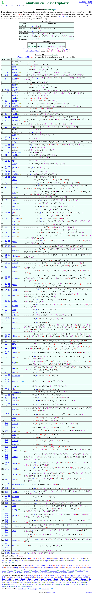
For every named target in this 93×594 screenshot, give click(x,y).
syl (13, 145)
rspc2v (14, 236)
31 (6, 155)
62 (6, 257)
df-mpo (10, 584)
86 (6, 474)
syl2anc (14, 138)
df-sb (64, 575)
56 (6, 236)
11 (8, 93)
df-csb (79, 577)
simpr (14, 322)
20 (9, 117)
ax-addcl (26, 571)
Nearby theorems (87, 3)
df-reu (52, 577)
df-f (42, 582)
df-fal (52, 575)
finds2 (14, 545)
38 (9, 171)
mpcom (14, 553)
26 (9, 137)
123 (6, 518)
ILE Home (14, 5)
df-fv (67, 582)
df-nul (23, 579)
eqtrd (13, 171)
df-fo (53, 582)
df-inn (9, 586)
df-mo (78, 575)
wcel (48, 558)
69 (9, 290)
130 (8, 550)
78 (6, 337)
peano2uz (15, 209)
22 (6, 545)
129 (6, 548)
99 (6, 464)
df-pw (29, 579)
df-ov (14, 193)
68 (9, 286)
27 (6, 139)
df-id (14, 580)
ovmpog (15, 278)
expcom (14, 540)
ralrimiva (15, 306)
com (10, 560)
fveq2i (14, 348)
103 (6, 431)
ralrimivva (15, 218)
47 (6, 212)
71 (9, 301)
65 (6, 277)
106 (6, 442)
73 (6, 335)
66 (9, 277)
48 (6, 206)
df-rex (45, 577)
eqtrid (14, 147)
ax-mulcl (44, 571)
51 (6, 255)
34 (6, 171)
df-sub (81, 584)
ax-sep (23, 569)
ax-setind (59, 569)
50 (9, 212)
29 (9, 145)
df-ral (38, 577)
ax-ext (8, 569)
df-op (49, 579)
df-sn (36, 579)
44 (6, 301)
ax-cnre (26, 572)
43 (6, 187)
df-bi (25, 575)
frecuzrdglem (22, 589)
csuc (3, 560)
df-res (8, 582)
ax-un (52, 569)
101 (6, 425)
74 (6, 318)
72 (6, 306)
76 (6, 320)
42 (6, 183)
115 (6, 492)
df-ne (25, 577)
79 (9, 337)
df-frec (40, 584)
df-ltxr (67, 584)
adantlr (14, 401)
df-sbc (72, 577)
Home (7, 5)
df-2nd (25, 584)
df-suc (43, 580)
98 (6, 415)
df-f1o (60, 582)
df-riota (74, 582)
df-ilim (35, 580)
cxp (17, 560)
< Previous (82, 2)
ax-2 (33, 565)
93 (9, 395)
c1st (54, 560)
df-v (65, 577)
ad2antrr (15, 221)
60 (9, 246)
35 (9, 161)
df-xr (60, 584)
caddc (85, 560)
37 (6, 169)
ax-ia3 (51, 565)
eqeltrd (14, 295)
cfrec (71, 560)
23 (6, 127)
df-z (22, 586)
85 (6, 480)
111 (9, 464)
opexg (14, 135)
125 (6, 527)
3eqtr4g (14, 352)
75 (9, 318)
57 (6, 232)
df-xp (57, 580)
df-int (62, 579)
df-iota (22, 582)
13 (6, 101)
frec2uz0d (61, 16)
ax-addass (63, 571)
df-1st (18, 584)
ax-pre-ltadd (67, 572)
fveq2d (14, 69)
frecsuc (14, 328)
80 (6, 351)
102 (6, 455)
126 (6, 532)
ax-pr (45, 569)
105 (6, 440)
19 (6, 117)
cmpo (46, 560)
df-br (76, 579)
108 (6, 447)
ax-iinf (68, 569)
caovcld (14, 404)
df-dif (86, 577)
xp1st (14, 197)
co (38, 560)
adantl (14, 183)
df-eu (71, 575)
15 (9, 103)
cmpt (82, 558)
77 (9, 335)
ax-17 (64, 567)
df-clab (85, 575)
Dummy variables (23, 57)
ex (12, 535)
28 (6, 145)
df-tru (45, 575)
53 (6, 221)
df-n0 (15, 586)
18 (6, 114)
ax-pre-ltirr (35, 572)
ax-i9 (70, 567)
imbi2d (14, 79)
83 (6, 353)
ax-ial (77, 567)
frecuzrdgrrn (16, 381)
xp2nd (14, 203)
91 (9, 389)
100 (6, 423)
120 (6, 503)
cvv (62, 558)
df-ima (15, 582)
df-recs (32, 584)
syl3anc (14, 285)
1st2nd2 (14, 180)
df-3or (31, 575)
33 (6, 174)
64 (6, 263)
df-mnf (54, 584)
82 (6, 348)
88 (6, 375)
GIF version (89, 5)
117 (6, 525)
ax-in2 (64, 565)
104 (6, 457)
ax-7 (82, 565)
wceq (40, 558)
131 (8, 553)
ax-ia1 (38, 565)
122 (6, 515)
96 (6, 403)
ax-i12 (43, 567)
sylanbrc (15, 256)
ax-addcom (53, 571)
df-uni (56, 579)
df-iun (69, 579)
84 (6, 357)
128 (6, 540)
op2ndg (14, 164)
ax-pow (38, 569)
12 (6, 543)
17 (9, 543)
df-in (10, 579)
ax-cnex (75, 569)
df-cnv (70, 580)
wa (34, 558)
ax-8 (22, 567)
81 (9, 351)
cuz (10, 562)
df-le (74, 584)
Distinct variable (29, 49)
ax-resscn (84, 569)
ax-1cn (4, 571)
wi (29, 558)
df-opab (83, 579)
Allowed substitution (33, 51)
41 (9, 545)
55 (6, 227)
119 (6, 500)
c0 (68, 558)
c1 (77, 560)
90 (6, 389)
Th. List (21, 5)
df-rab (59, 577)
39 (9, 174)
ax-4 (57, 567)
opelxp (14, 250)
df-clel (11, 577)
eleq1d (14, 227)
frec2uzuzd (16, 376)
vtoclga (14, 550)
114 (9, 480)
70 (6, 295)
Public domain (51, 592)
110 (6, 459)
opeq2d (14, 267)
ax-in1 (58, 565)
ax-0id (9, 572)
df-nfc (18, 577)
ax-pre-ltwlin (46, 572)
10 (8, 90)
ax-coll (16, 569)
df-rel (63, 580)
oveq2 (14, 230)
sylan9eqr (15, 474)
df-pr (42, 579)
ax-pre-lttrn (56, 572)
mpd (13, 246)
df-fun (29, 582)
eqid (13, 272)
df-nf (58, 575)
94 (6, 413)
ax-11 (36, 567)
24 (6, 147)
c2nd (62, 560)
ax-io (70, 565)
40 (9, 177)
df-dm (84, 580)
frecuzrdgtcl (33, 589)
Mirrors (2, 5)
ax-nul (30, 569)
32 (9, 152)
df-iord (21, 580)
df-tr (8, 580)
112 (9, 469)
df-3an (38, 575)
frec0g (14, 142)
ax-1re (11, 571)
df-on (28, 580)
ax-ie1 (9, 567)
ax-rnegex (18, 572)
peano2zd (15, 500)
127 (6, 535)
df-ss (16, 579)
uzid (13, 158)
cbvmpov (15, 450)
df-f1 (47, 582)
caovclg (14, 398)
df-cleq (4, 577)
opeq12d (15, 72)
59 (6, 243)
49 (9, 241)
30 (9, 147)
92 (6, 405)
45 (6, 290)
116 (6, 488)
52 (6, 218)
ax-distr (72, 571)
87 (6, 469)
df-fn (35, 582)
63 (6, 286)
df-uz (28, 586)
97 (9, 413)
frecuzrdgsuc (45, 589)
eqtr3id (14, 290)
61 (9, 255)
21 (9, 120)
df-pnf (47, 584)
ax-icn (18, 571)
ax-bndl (50, 567)
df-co (77, 580)
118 (6, 520)
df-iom (50, 580)
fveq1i (14, 127)
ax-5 (76, 565)
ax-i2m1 (80, 571)
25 (6, 137)
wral (55, 558)
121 (6, 513)
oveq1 (14, 224)
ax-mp (24, 565)
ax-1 (28, 565)
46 (6, 200)
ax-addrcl (35, 571)
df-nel (32, 577)
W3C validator (88, 592)
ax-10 (29, 567)
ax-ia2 (44, 565)
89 (6, 395)
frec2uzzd (15, 497)
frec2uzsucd (16, 484)
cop (74, 558)
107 (6, 449)
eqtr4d (14, 177)
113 (9, 474)
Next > (90, 2)
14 (6, 103)
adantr (14, 310)
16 (9, 106)
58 (9, 236)
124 (6, 522)
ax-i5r (84, 567)
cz (3, 562)
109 (6, 451)
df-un (3, 579)
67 (6, 279)
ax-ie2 (16, 567)
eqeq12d (15, 75)
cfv (23, 560)
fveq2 (14, 64)
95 (6, 401)
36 (6, 166)
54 (6, 246)
